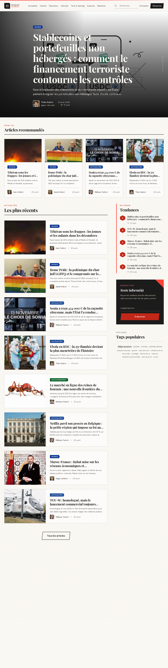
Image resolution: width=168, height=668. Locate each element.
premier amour (155, 346)
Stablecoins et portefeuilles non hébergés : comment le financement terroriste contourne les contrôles (145, 218)
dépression (125, 346)
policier (136, 346)
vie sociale (126, 354)
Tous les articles (56, 535)
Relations (101, 6)
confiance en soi (157, 350)
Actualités (32, 6)
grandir (134, 350)
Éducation (53, 6)
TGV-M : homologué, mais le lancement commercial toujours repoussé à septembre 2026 (143, 230)
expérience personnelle (131, 357)
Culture (43, 6)
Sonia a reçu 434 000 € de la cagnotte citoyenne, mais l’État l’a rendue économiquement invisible (144, 254)
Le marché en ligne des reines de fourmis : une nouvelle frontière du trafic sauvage (144, 266)
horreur (144, 346)
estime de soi (145, 354)
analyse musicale (123, 350)
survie (155, 357)
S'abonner (140, 316)
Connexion (144, 6)
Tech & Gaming (77, 6)
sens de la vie (144, 350)
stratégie (134, 354)
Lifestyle (64, 6)
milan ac (155, 354)
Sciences (91, 6)
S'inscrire (157, 6)
